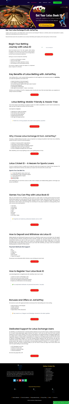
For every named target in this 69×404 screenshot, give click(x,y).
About (40, 2)
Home (28, 2)
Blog (49, 2)
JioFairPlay (32, 400)
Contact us (45, 2)
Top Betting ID (33, 2)
